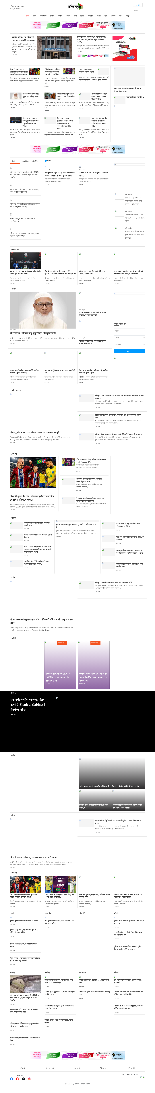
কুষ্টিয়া (116, 913)
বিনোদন (82, 16)
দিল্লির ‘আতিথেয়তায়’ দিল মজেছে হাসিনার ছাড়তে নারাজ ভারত (135, 217)
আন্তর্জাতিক (43, 16)
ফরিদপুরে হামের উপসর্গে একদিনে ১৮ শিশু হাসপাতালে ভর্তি (113, 582)
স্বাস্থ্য (127, 16)
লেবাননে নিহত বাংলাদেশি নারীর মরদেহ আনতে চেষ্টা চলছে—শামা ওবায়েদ (133, 201)
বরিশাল (116, 972)
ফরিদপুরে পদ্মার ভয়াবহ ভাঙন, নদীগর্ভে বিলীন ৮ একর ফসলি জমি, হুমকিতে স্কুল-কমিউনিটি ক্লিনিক (91, 39)
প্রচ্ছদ (27, 16)
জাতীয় (34, 16)
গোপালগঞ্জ (82, 972)
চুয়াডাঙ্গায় (48, 913)
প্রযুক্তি (113, 16)
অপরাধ (98, 16)
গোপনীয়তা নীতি (131, 1068)
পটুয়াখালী (82, 913)
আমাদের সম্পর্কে (49, 1068)
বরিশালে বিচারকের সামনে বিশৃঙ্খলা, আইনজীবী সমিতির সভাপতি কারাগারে (118, 434)
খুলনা (12, 913)
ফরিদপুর (13, 161)
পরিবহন (14, 518)
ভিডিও (120, 16)
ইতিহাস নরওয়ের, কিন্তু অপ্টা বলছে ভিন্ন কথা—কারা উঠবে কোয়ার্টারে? (53, 72)
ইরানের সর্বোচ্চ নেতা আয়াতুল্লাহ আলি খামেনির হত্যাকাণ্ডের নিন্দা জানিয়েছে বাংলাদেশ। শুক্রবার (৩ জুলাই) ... (25, 132)
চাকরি (75, 16)
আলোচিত (35, 161)
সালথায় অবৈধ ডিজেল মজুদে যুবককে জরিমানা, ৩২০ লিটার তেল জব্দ (134, 234)
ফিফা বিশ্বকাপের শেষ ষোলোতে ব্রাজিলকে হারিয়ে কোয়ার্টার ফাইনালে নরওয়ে (19, 72)
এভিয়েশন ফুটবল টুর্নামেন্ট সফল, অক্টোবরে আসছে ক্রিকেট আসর (99, 96)
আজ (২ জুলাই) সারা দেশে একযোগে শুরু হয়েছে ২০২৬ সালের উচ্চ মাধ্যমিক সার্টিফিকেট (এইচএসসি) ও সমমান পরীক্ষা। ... (94, 132)
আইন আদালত (16, 390)
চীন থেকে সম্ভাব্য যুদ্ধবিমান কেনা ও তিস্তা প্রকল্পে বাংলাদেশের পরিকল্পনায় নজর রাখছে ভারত (65, 123)
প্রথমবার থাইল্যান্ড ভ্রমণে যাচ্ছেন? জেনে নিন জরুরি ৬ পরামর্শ (65, 96)
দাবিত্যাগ (22, 1068)
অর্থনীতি (60, 16)
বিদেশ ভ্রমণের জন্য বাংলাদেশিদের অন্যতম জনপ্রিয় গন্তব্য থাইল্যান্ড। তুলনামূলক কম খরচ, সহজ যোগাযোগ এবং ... (59, 105)
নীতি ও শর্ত (103, 1068)
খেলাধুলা (68, 16)
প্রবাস (105, 16)
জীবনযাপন (90, 16)
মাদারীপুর (48, 972)
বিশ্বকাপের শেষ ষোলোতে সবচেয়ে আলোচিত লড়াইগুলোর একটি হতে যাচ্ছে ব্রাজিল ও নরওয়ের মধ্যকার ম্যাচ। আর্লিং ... (59, 80)
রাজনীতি (52, 16)
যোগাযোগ (77, 1068)
